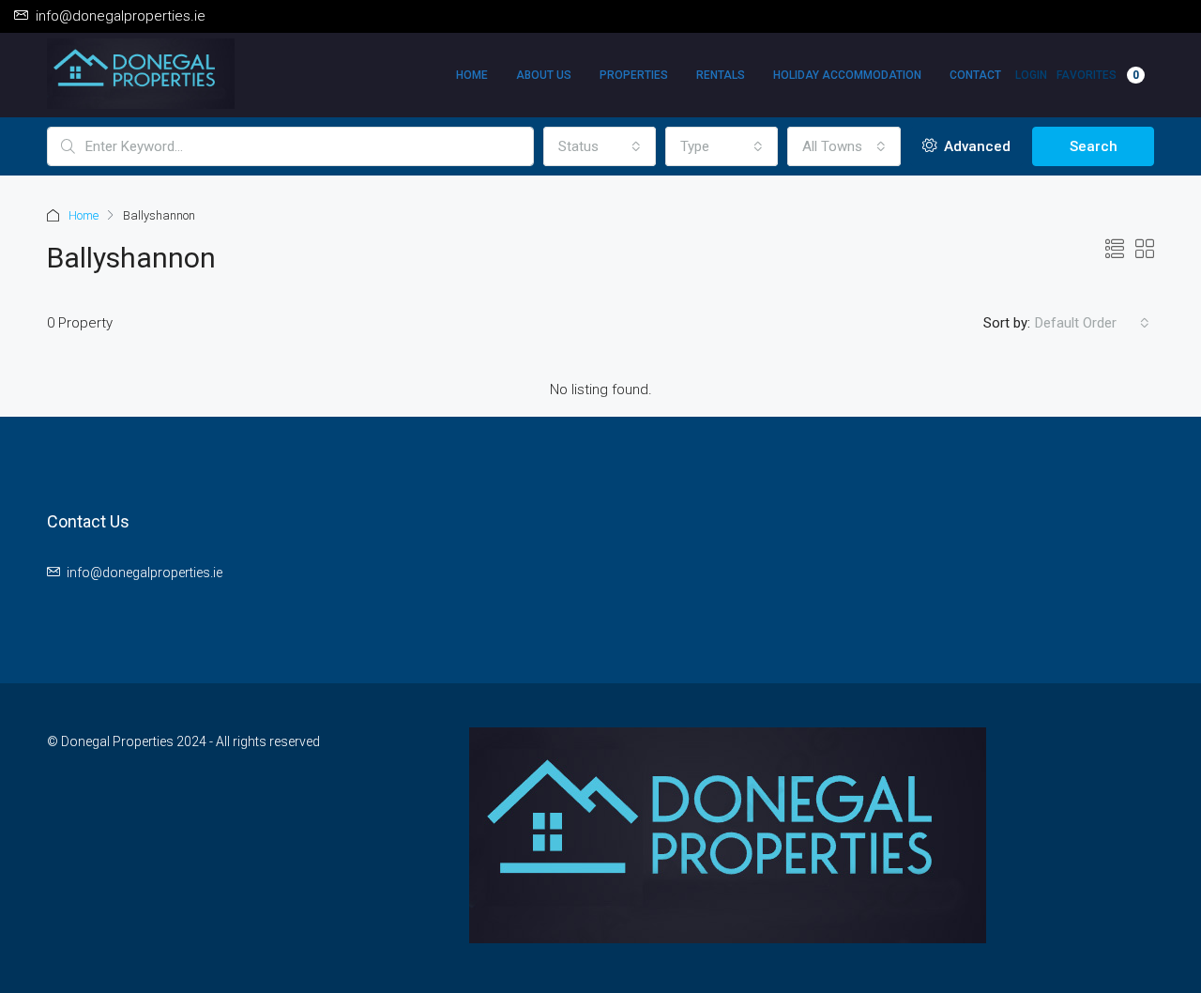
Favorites (1098, 75)
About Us (543, 75)
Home (472, 75)
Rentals (720, 75)
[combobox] (599, 146)
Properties (634, 75)
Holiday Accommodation (847, 75)
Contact (975, 75)
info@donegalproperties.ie (144, 572)
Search (1093, 146)
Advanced (975, 146)
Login (1031, 75)
